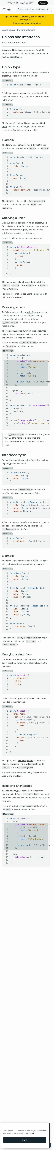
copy (46, 84)
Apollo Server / (9, 30)
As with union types (11, 790)
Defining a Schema (26, 30)
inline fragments (25, 282)
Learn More (29, 1133)
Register (43, 3)
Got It (24, 1140)
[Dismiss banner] (50, 3)
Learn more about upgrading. (27, 23)
